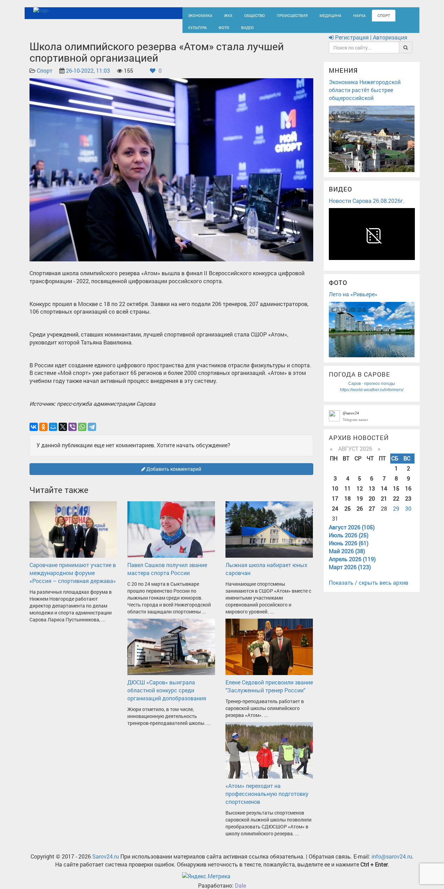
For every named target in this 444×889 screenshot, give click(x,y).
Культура (385, 15)
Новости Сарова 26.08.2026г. (366, 206)
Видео (213, 30)
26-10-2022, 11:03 (88, 77)
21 (384, 504)
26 (360, 514)
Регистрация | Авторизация (370, 43)
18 (347, 504)
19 (360, 504)
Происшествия (279, 15)
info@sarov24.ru (392, 862)
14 (384, 494)
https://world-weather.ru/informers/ (371, 396)
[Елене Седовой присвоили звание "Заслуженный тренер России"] (269, 652)
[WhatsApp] (82, 433)
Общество (246, 15)
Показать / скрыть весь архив (368, 589)
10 (335, 494)
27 (372, 514)
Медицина (312, 15)
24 (335, 514)
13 (372, 494)
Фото (192, 30)
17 (335, 504)
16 (408, 494)
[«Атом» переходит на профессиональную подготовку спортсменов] (269, 756)
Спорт (360, 15)
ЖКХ (222, 15)
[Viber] (72, 433)
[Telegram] (92, 433)
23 (408, 504)
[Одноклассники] (43, 433)
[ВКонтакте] (33, 433)
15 (396, 494)
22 (396, 504)
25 (347, 514)
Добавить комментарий (173, 475)
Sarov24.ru (105, 862)
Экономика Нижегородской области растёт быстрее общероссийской (365, 96)
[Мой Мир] (53, 433)
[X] (63, 433)
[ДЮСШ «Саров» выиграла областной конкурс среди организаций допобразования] (171, 652)
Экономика (197, 15)
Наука (338, 15)
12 (360, 494)
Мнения (343, 77)
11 (347, 494)
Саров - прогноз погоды (371, 389)
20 (372, 504)
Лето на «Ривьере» (353, 300)
